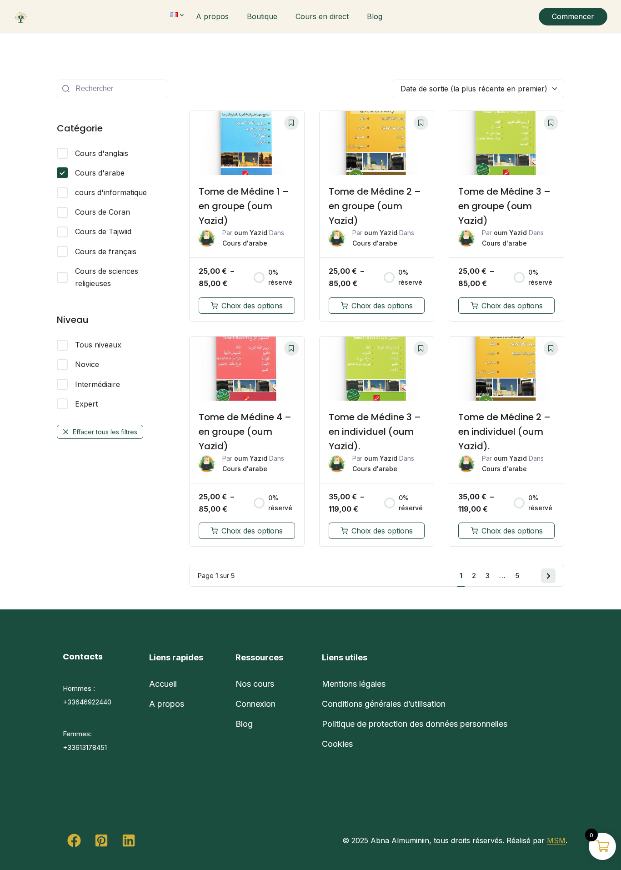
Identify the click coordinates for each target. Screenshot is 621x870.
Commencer (573, 16)
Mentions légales (354, 684)
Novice (87, 364)
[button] (74, 840)
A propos (212, 16)
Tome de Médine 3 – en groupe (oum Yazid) (504, 206)
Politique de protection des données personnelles (414, 724)
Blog (374, 16)
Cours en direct (322, 16)
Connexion (255, 704)
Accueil (163, 684)
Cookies (337, 744)
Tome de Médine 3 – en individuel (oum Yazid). (375, 432)
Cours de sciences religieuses (106, 277)
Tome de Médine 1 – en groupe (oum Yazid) (244, 206)
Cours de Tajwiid (103, 231)
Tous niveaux (98, 344)
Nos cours (254, 684)
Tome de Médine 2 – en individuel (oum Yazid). (504, 432)
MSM (556, 840)
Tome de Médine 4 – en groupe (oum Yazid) (245, 432)
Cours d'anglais (101, 153)
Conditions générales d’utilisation (384, 704)
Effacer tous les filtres (105, 432)
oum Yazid (250, 232)
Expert (86, 403)
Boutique (262, 16)
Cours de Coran (102, 211)
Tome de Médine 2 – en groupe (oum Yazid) (375, 206)
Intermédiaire (97, 384)
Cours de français (105, 251)
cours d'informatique (111, 192)
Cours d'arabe (100, 172)
